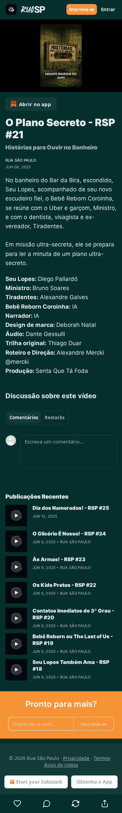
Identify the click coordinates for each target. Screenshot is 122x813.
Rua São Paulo (20, 160)
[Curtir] (17, 803)
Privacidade (76, 758)
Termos (102, 758)
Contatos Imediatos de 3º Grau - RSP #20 (73, 614)
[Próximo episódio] (22, 84)
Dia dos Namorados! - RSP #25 (71, 508)
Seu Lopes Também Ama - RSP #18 (71, 665)
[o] (16, 515)
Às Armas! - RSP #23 (59, 559)
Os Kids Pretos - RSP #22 (64, 585)
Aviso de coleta (61, 765)
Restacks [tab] (54, 417)
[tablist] (36, 417)
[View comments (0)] (46, 803)
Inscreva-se (81, 9)
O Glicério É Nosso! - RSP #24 (69, 533)
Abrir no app (35, 104)
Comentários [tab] (23, 417)
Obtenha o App (94, 782)
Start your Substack (39, 782)
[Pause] (7, 84)
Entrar (108, 9)
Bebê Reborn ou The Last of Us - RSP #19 (73, 639)
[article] (61, 515)
